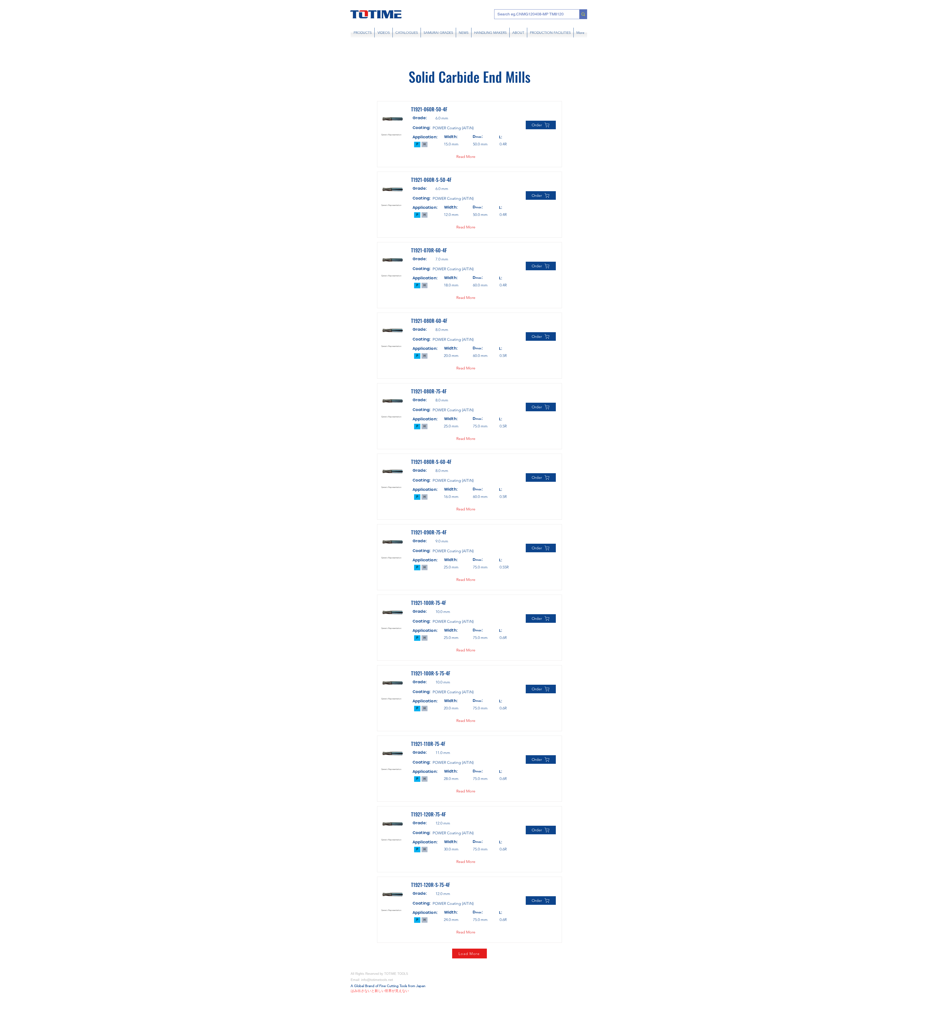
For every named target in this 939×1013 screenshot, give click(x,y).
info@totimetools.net (377, 980)
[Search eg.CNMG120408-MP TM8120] (583, 14)
